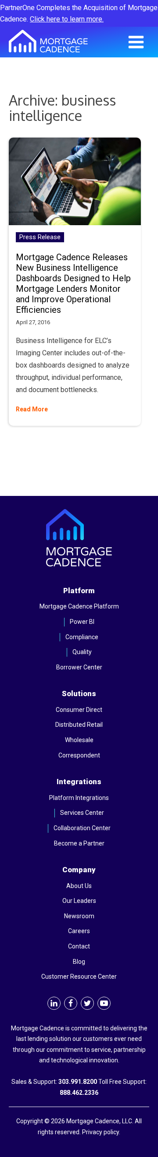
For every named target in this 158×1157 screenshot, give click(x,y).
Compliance (81, 636)
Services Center (82, 812)
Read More (32, 409)
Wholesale (79, 739)
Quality (82, 651)
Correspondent (79, 755)
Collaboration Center (82, 827)
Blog (79, 961)
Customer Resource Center (79, 976)
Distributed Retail (79, 724)
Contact (79, 946)
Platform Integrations (79, 797)
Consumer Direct (79, 709)
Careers (79, 930)
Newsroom (79, 916)
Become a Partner (79, 843)
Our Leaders (79, 900)
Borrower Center (79, 667)
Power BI (82, 621)
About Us (79, 885)
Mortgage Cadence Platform (79, 606)
